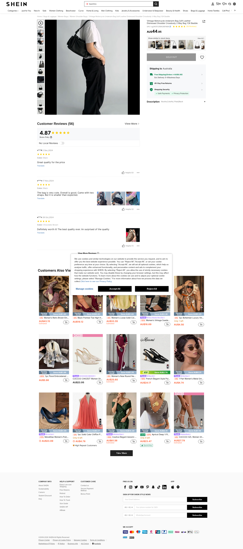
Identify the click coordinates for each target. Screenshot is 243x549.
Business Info (73, 544)
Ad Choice (85, 544)
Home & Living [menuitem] (92, 11)
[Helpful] (123, 172)
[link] (218, 3)
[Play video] (92, 67)
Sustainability (44, 489)
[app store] (173, 488)
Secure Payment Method (87, 490)
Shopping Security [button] (162, 90)
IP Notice (61, 544)
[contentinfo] (165, 532)
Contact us (85, 486)
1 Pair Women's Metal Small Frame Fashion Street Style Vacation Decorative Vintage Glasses (189, 379)
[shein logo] (16, 4)
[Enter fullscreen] (137, 112)
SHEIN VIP (64, 507)
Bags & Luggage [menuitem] (198, 11)
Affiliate (62, 510)
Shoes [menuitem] (185, 11)
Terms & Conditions (97, 540)
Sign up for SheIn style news (137, 495)
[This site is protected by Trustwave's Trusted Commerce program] (125, 537)
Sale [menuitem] (44, 11)
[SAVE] (202, 57)
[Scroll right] (235, 10)
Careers (42, 492)
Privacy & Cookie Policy (62, 540)
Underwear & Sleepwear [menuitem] (152, 11)
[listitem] (151, 44)
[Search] (156, 4)
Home (39, 16)
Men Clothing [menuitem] (106, 11)
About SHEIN (44, 486)
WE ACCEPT (128, 527)
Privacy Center (44, 540)
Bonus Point (85, 494)
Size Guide (64, 504)
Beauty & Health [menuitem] (173, 11)
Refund (62, 493)
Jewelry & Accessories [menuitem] (131, 11)
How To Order (65, 497)
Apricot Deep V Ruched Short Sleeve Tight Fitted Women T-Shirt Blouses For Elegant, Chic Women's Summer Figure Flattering (155, 434)
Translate (40, 166)
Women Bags (63, 16)
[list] (145, 487)
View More (121, 453)
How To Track (65, 500)
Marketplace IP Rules (47, 544)
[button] (229, 4)
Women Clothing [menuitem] (56, 11)
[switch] (61, 143)
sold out (171, 57)
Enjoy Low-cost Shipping (65, 486)
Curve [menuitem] (81, 11)
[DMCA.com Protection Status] (131, 537)
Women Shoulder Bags (78, 16)
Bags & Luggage (49, 16)
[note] (54, 314)
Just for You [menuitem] (26, 11)
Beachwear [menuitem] (71, 11)
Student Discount (45, 496)
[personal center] (212, 4)
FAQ (40, 499)
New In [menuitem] (37, 11)
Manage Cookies (80, 540)
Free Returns (65, 490)
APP (172, 482)
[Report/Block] (138, 172)
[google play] (178, 488)
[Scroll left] (231, 10)
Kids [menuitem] (117, 11)
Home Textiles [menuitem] (213, 11)
